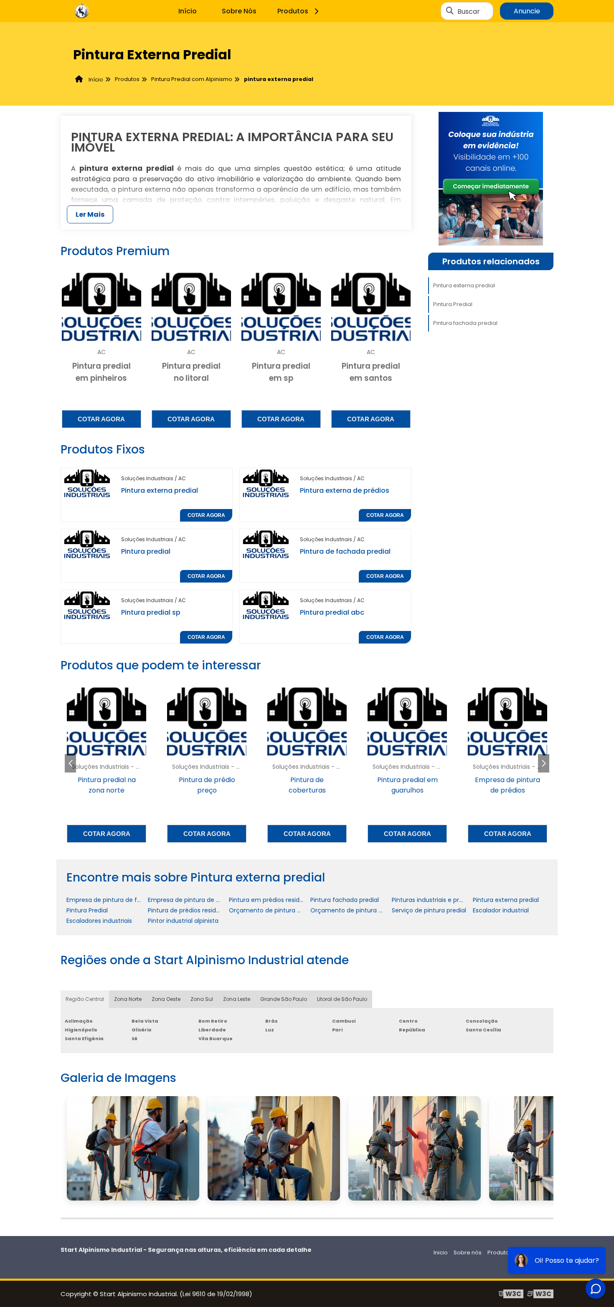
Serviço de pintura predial (429, 910)
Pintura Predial (452, 304)
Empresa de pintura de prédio (191, 900)
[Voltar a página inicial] (81, 11)
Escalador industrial (501, 910)
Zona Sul (201, 999)
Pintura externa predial (159, 490)
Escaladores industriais (99, 921)
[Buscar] (450, 11)
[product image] (87, 483)
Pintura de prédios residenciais (192, 910)
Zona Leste (236, 999)
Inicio (441, 1252)
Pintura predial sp (150, 612)
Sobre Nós (239, 11)
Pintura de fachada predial (345, 551)
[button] (543, 763)
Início (187, 11)
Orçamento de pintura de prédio (358, 910)
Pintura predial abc (332, 612)
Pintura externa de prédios (344, 490)
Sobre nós (468, 1252)
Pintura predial (145, 551)
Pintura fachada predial (465, 323)
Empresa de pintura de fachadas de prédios (130, 900)
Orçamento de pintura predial (273, 910)
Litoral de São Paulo (342, 999)
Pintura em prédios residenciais (274, 900)
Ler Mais (90, 214)
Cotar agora (101, 419)
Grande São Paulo (283, 999)
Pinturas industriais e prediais (434, 900)
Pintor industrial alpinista (183, 921)
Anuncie (527, 11)
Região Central (85, 999)
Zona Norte (128, 999)
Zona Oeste (166, 999)
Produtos (292, 11)
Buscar (468, 11)
